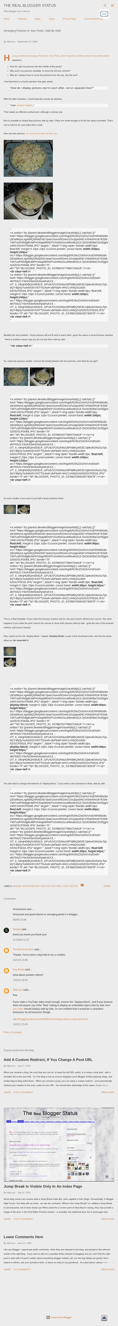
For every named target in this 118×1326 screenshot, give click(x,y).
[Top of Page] (104, 1318)
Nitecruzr (18, 989)
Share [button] (107, 886)
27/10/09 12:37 (21, 940)
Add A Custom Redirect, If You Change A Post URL (48, 1060)
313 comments (22, 1269)
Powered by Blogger (61, 1317)
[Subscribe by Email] (104, 14)
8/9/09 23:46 (19, 919)
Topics (52, 19)
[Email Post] (82, 886)
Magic (38, 19)
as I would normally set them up (41, 133)
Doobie (17, 929)
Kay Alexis (18, 969)
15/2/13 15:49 (20, 1024)
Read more (107, 1092)
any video (18, 1009)
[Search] (105, 5)
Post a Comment (13, 1032)
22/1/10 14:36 (20, 960)
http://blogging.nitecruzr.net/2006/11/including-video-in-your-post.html (50, 1019)
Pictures (56, 886)
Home (7, 19)
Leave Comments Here (23, 1237)
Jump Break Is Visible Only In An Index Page (43, 1186)
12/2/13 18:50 (20, 980)
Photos (45, 886)
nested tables (24, 105)
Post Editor (70, 886)
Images (17, 886)
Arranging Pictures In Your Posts (44, 56)
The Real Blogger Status (30, 5)
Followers (22, 19)
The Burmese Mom (23, 949)
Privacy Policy (69, 19)
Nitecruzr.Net (30, 886)
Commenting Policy (93, 19)
